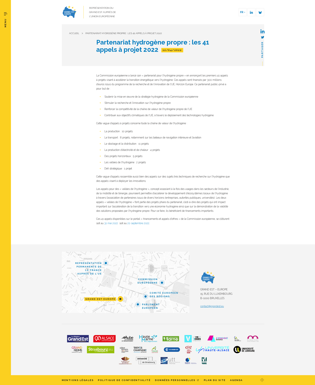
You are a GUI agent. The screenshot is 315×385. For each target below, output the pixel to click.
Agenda (236, 380)
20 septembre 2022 (138, 223)
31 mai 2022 (111, 223)
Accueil (74, 33)
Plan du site (215, 380)
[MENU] (6, 14)
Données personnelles (175, 380)
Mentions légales (78, 380)
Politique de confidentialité (124, 380)
